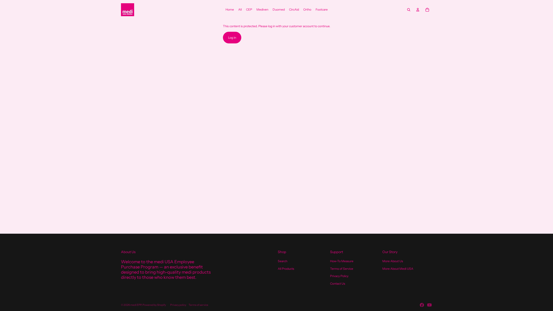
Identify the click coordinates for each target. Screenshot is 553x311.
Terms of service (198, 304)
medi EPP (135, 304)
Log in (232, 38)
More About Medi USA (397, 269)
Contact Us (337, 284)
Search (282, 261)
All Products (286, 269)
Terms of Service (341, 269)
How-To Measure (341, 261)
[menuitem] (230, 9)
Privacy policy (178, 304)
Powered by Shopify (154, 304)
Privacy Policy (339, 276)
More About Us (392, 261)
